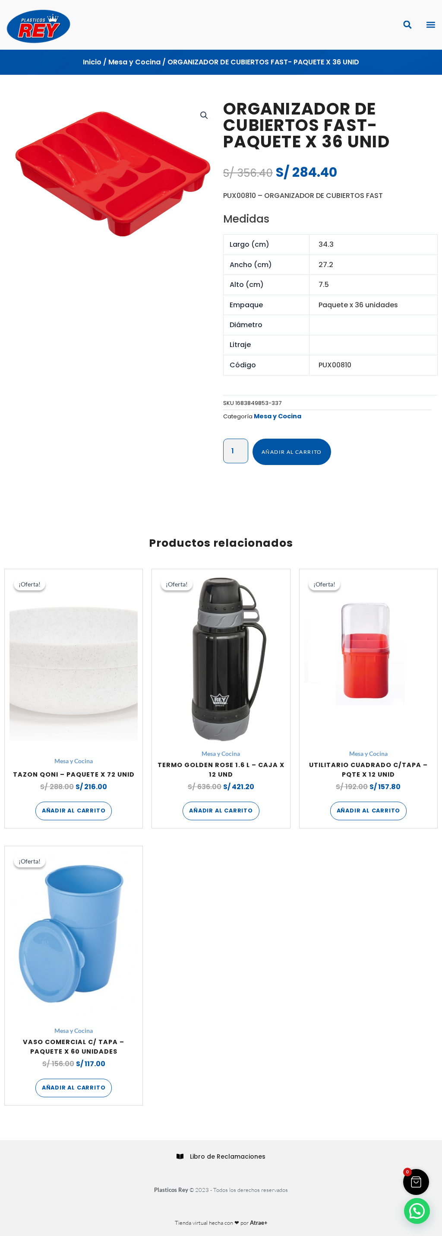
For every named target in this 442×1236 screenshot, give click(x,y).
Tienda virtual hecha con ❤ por (221, 1222)
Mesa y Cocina (134, 62)
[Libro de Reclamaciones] (180, 1156)
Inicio (92, 62)
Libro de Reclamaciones (227, 1156)
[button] (430, 25)
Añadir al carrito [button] (74, 810)
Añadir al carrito (292, 452)
